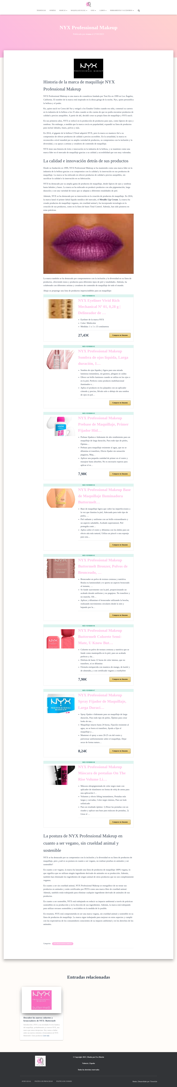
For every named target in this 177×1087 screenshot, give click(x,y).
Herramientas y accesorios (121, 10)
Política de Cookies (64, 1081)
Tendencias (41, 10)
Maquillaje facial (78, 10)
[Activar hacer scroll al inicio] (172, 1082)
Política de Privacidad (44, 1081)
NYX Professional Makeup (63, 943)
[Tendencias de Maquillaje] (88, 4)
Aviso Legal (26, 1081)
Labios (102, 10)
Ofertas (52, 10)
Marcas (62, 10)
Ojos (93, 10)
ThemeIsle (153, 1081)
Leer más (46, 1036)
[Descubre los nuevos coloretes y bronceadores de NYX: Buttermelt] (41, 1000)
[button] (66, 10)
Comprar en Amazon (120, 335)
